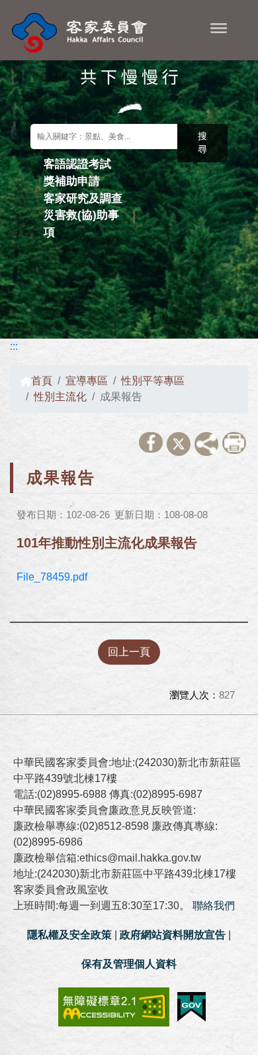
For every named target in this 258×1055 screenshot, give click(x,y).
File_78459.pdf (52, 577)
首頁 (41, 380)
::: (14, 346)
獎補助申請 (72, 181)
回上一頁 (129, 651)
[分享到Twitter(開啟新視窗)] (179, 444)
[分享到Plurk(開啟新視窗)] (206, 444)
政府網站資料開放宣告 (173, 934)
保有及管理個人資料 (129, 964)
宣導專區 (86, 380)
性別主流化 (60, 396)
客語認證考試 (77, 163)
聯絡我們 (214, 905)
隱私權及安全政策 (69, 934)
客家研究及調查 (83, 198)
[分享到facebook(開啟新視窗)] (151, 442)
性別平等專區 (153, 380)
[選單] (218, 27)
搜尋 (202, 142)
